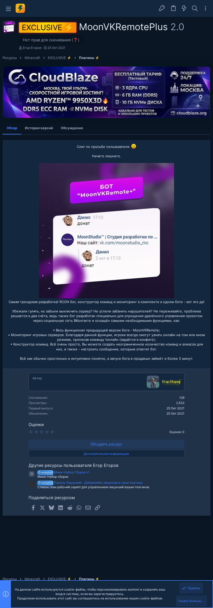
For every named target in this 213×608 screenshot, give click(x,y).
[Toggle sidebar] (205, 8)
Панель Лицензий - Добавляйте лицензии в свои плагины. (91, 483)
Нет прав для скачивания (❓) (51, 39)
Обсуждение (72, 128)
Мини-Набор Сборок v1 (64, 472)
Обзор (11, 128)
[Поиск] (195, 8)
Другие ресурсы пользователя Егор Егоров (73, 465)
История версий (39, 128)
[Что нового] (184, 8)
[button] (8, 8)
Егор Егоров (32, 48)
